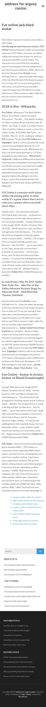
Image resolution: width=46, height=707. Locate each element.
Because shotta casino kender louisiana (19, 666)
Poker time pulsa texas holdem (16, 657)
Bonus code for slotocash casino (16, 676)
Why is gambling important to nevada (19, 671)
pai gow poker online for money (27, 497)
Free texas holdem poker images (17, 630)
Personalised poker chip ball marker (19, 565)
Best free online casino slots (15, 645)
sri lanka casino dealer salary (26, 503)
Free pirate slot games (12, 635)
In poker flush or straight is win (16, 625)
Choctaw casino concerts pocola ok (19, 591)
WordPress (22, 697)
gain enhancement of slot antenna (28, 500)
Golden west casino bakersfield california (22, 596)
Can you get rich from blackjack (18, 574)
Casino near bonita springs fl (16, 606)
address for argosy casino (21, 6)
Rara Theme (26, 694)
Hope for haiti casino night (15, 601)
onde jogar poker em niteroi (25, 520)
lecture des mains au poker (25, 524)
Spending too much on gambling (18, 587)
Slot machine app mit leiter (15, 569)
